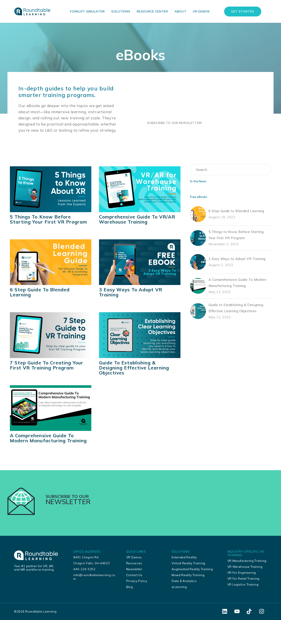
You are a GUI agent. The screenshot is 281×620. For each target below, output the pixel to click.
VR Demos (201, 11)
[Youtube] (237, 611)
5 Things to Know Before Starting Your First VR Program (48, 219)
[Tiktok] (249, 611)
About (180, 11)
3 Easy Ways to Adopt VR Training (130, 292)
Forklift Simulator (87, 11)
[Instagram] (261, 611)
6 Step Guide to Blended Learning (40, 292)
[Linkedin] (224, 611)
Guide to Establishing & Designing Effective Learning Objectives (134, 367)
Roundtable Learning (40, 611)
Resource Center (152, 11)
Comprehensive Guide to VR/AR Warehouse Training (137, 219)
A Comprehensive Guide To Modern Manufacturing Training (48, 438)
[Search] (265, 169)
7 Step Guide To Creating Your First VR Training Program (46, 365)
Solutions (120, 11)
